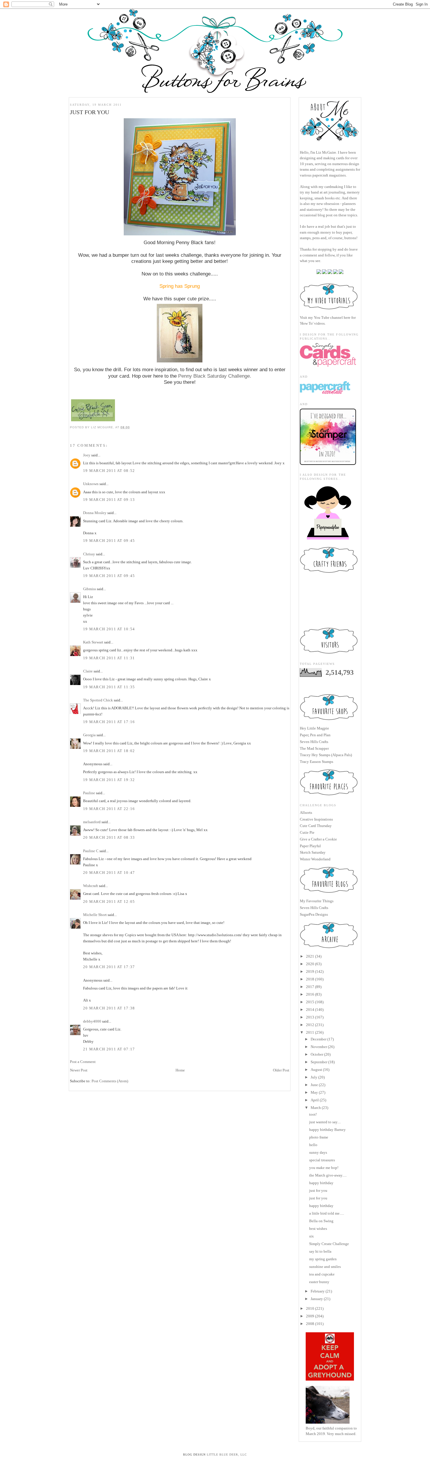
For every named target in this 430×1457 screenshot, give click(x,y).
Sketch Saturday (313, 852)
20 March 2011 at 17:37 (109, 967)
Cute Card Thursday (316, 825)
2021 (310, 956)
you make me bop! (323, 1167)
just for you (318, 1190)
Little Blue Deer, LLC (227, 1454)
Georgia (89, 735)
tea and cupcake (322, 1274)
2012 (310, 1025)
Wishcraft (90, 886)
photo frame (318, 1137)
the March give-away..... (328, 1175)
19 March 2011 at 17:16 (109, 722)
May (314, 1092)
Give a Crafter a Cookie (318, 839)
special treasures (322, 1160)
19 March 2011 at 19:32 (109, 780)
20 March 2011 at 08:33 (109, 837)
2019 (310, 971)
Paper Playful (310, 846)
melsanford (92, 822)
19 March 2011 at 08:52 (109, 470)
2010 (310, 1308)
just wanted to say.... (325, 1122)
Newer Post (78, 1070)
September (319, 1062)
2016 (310, 994)
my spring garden (323, 1259)
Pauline (89, 793)
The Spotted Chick (98, 700)
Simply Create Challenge (329, 1244)
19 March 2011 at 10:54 (109, 629)
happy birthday (321, 1183)
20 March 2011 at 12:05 (109, 901)
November (319, 1047)
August (316, 1069)
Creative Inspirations (316, 819)
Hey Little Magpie (314, 728)
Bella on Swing (321, 1221)
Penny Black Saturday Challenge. (214, 376)
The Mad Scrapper (314, 748)
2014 (310, 1009)
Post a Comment (83, 1061)
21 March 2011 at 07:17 (109, 1049)
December (318, 1039)
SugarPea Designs (314, 914)
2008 (310, 1323)
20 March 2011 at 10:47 (109, 872)
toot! (313, 1114)
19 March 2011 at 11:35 (109, 687)
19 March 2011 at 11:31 (109, 658)
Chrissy (89, 554)
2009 (310, 1316)
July (314, 1077)
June (314, 1085)
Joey (86, 455)
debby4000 (92, 1021)
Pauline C (91, 851)
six (311, 1236)
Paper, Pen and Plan (315, 735)
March (316, 1107)
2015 (310, 1002)
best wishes (318, 1228)
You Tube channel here (332, 317)
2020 (310, 964)
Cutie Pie (307, 832)
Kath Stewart (93, 642)
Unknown (91, 484)
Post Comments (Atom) (110, 1081)
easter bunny (319, 1282)
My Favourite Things (316, 901)
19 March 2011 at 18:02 (109, 751)
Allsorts (306, 812)
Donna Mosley (94, 513)
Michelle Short (95, 914)
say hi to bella (320, 1251)
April (315, 1100)
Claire (88, 671)
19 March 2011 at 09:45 (109, 540)
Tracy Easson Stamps (316, 761)
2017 (310, 987)
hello (313, 1145)
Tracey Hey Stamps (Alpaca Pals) (326, 755)
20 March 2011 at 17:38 (109, 1008)
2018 (310, 979)
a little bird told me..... (326, 1213)
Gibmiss (89, 589)
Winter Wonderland (315, 859)
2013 (310, 1017)
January (317, 1299)
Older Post (281, 1070)
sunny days (318, 1152)
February (318, 1291)
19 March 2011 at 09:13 (109, 499)
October (317, 1054)
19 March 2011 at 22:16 (109, 809)
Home (180, 1070)
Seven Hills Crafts (314, 741)
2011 (310, 1032)
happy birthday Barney (327, 1129)
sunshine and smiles (325, 1266)
